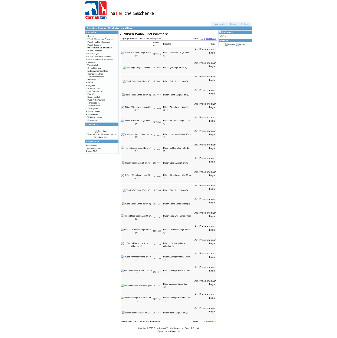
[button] (219, 24)
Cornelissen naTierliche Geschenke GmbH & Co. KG (176, 328)
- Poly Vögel (91, 94)
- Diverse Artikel (93, 97)
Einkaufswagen (226, 32)
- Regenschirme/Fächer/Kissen (99, 59)
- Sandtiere (90, 62)
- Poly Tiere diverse (94, 91)
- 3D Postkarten (93, 106)
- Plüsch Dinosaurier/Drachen (98, 56)
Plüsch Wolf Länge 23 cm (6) (175, 190)
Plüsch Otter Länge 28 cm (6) (176, 163)
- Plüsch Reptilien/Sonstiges (98, 42)
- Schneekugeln (93, 88)
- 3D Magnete (92, 109)
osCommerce (174, 331)
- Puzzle (89, 82)
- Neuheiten (91, 36)
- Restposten (91, 120)
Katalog (101, 28)
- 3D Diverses (92, 114)
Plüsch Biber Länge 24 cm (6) (176, 313)
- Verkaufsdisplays (94, 117)
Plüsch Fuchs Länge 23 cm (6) (176, 95)
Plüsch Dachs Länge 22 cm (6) (176, 204)
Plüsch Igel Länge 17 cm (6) (175, 68)
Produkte (167, 44)
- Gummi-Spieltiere (94, 68)
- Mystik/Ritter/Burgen (95, 100)
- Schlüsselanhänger (95, 77)
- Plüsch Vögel (92, 53)
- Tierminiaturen (93, 103)
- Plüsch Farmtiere (94, 51)
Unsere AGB (91, 151)
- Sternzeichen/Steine (95, 74)
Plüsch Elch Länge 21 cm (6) (175, 81)
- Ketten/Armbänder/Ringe (97, 71)
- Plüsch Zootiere (93, 45)
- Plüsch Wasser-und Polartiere (99, 39)
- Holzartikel (91, 80)
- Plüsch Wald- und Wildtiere (120, 28)
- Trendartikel (92, 65)
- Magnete (90, 85)
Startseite (91, 28)
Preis (213, 44)
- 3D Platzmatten (93, 111)
